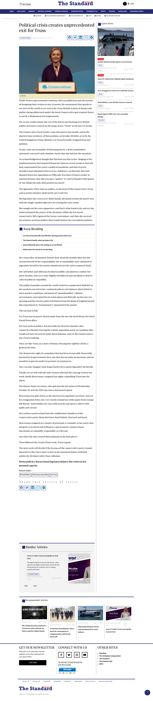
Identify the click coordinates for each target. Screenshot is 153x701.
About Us (26, 681)
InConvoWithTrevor (113, 16)
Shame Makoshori (104, 68)
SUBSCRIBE (33, 663)
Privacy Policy (90, 681)
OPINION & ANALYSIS (61, 11)
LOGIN (131, 4)
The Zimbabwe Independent (56, 16)
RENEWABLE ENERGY (137, 11)
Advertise (46, 681)
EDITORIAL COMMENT (45, 11)
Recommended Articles (37, 600)
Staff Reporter (103, 85)
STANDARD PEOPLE (77, 11)
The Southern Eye (77, 16)
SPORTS (103, 11)
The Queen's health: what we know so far (38, 240)
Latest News (107, 23)
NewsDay (38, 16)
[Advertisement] (57, 520)
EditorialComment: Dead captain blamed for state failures (88, 629)
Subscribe (57, 681)
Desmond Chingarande (106, 97)
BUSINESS (31, 11)
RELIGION (112, 11)
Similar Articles (36, 547)
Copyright (67, 681)
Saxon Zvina (27, 622)
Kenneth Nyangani (105, 108)
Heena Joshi (38, 38)
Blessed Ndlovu (104, 123)
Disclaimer (78, 681)
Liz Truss (54, 475)
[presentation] (26, 587)
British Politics (25, 475)
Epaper (98, 16)
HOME (12, 11)
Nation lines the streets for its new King (37, 250)
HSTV (89, 16)
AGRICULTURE (122, 11)
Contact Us (36, 681)
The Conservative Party (41, 475)
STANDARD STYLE (91, 11)
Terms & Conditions (105, 681)
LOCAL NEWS (21, 11)
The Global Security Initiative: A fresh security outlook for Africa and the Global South (34, 628)
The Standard (84, 623)
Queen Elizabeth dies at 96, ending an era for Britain (42, 245)
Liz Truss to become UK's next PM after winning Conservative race (47, 236)
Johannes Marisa (57, 625)
